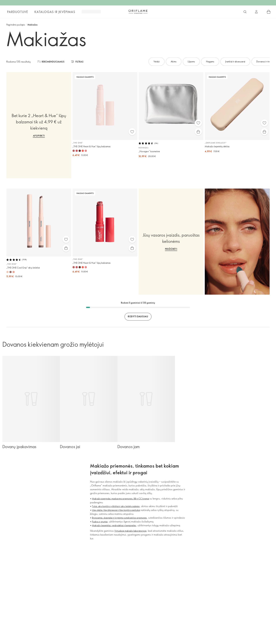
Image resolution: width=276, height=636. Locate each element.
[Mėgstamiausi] (132, 131)
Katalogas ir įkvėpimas (54, 12)
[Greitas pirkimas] (198, 131)
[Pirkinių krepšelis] (268, 11)
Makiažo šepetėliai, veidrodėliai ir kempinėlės (114, 525)
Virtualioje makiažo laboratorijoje (130, 530)
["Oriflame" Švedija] (138, 12)
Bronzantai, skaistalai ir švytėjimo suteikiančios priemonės (119, 517)
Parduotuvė (17, 12)
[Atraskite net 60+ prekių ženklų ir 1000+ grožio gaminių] (245, 11)
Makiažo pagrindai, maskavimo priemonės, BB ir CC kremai (120, 498)
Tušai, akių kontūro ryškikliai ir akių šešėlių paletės (116, 506)
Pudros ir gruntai (99, 521)
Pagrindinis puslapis (15, 24)
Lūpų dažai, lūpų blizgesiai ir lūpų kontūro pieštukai (116, 510)
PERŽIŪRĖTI (171, 248)
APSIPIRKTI (39, 135)
